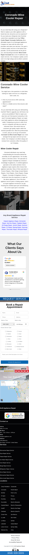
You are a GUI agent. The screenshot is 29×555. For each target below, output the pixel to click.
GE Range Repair (7, 225)
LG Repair (9, 227)
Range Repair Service (5, 465)
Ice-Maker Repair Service (6, 459)
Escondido (4, 502)
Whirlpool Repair (22, 229)
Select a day (18, 320)
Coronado (15, 160)
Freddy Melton (13, 272)
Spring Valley (14, 526)
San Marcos (14, 514)
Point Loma (14, 492)
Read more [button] (8, 285)
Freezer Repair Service (6, 456)
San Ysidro (13, 517)
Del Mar (3, 492)
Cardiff (3, 508)
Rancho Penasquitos (16, 505)
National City (4, 530)
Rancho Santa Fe (15, 511)
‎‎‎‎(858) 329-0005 (15, 553)
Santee (12, 520)
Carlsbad (3, 511)
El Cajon (3, 496)
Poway (12, 496)
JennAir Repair (17, 225)
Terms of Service (15, 535)
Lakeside (3, 523)
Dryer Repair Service (5, 453)
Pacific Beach (14, 489)
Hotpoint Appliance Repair (11, 221)
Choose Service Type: (6, 327)
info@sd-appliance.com (6, 436)
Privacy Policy (15, 537)
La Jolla (3, 517)
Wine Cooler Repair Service (7, 478)
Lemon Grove (4, 526)
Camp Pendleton (5, 486)
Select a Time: (4, 320)
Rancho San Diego (15, 508)
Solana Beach (14, 523)
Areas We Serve (15, 540)
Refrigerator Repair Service (7, 469)
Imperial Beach (5, 505)
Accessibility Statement (15, 542)
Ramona (13, 499)
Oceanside (13, 486)
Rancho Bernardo (15, 502)
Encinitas (3, 499)
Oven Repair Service (5, 462)
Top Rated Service (17, 416)
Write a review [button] (10, 265)
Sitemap (14, 548)
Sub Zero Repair (11, 223)
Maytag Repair (17, 227)
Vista (12, 530)
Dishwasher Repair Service (7, 450)
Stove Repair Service (5, 472)
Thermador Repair (11, 229)
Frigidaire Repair (21, 223)
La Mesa (3, 520)
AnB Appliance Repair (19, 546)
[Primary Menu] (27, 3)
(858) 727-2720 (4, 428)
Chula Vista (4, 514)
